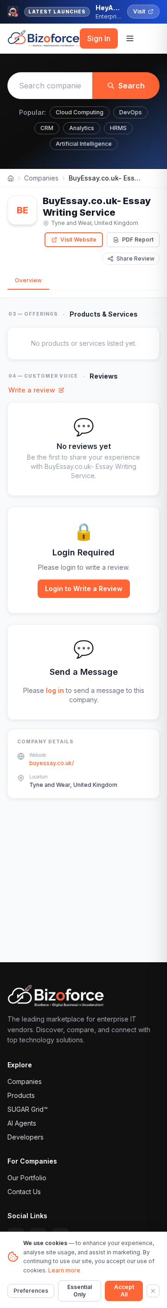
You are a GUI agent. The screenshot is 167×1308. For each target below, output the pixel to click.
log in (55, 690)
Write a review (31, 390)
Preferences (30, 1290)
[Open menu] (130, 38)
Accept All (124, 1290)
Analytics (81, 128)
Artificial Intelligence (84, 143)
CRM (46, 128)
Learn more (64, 1270)
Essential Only (79, 1290)
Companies (41, 178)
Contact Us (24, 1192)
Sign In (98, 38)
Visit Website (78, 239)
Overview (28, 280)
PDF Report (138, 239)
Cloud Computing (79, 112)
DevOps (130, 112)
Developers (25, 1137)
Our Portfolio (26, 1178)
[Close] (153, 1290)
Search (131, 85)
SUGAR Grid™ (27, 1109)
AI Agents (21, 1123)
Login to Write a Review (83, 588)
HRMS (118, 128)
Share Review (135, 258)
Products (21, 1095)
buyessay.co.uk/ (51, 763)
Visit (139, 11)
